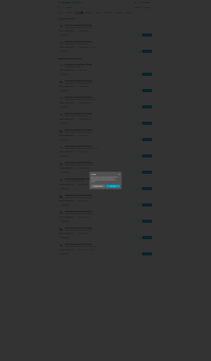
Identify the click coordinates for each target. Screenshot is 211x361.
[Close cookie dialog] (119, 174)
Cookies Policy (98, 186)
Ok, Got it (113, 186)
